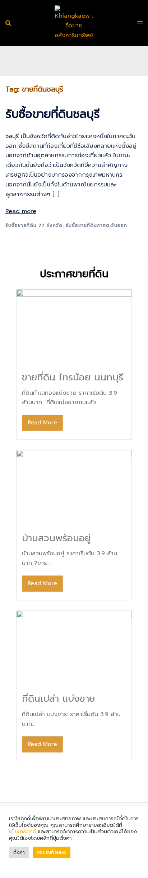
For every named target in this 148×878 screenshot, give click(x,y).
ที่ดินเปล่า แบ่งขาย (58, 699)
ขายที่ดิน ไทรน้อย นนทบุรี (72, 377)
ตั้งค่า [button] (19, 852)
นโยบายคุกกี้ (23, 831)
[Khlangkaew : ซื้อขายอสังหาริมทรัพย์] (74, 22)
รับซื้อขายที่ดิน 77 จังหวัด (34, 225)
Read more (20, 211)
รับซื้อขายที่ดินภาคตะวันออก (96, 225)
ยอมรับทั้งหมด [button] (51, 852)
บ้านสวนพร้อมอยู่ (56, 538)
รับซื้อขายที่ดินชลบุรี (52, 114)
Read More (42, 423)
